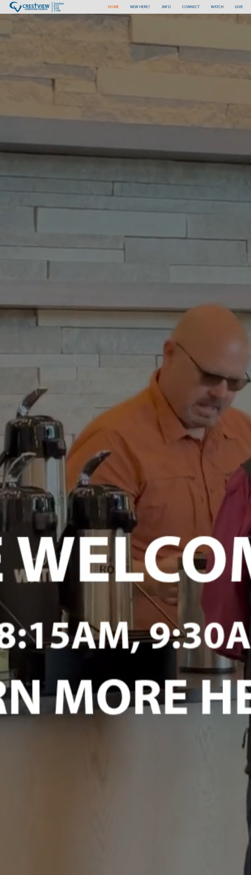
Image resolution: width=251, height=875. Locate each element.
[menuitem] (113, 6)
